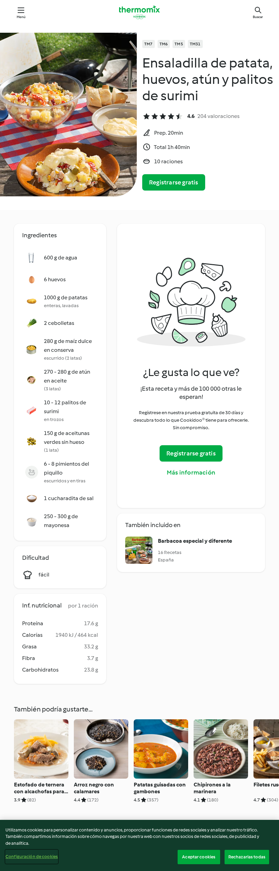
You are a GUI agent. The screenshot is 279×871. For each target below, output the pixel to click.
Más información (191, 472)
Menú (21, 17)
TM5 (179, 44)
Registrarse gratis (173, 182)
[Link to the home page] (139, 12)
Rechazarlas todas (246, 856)
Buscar (258, 17)
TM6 (164, 44)
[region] (139, 845)
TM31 (195, 44)
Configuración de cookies (31, 856)
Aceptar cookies (198, 856)
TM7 (148, 44)
